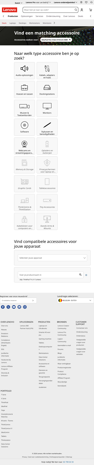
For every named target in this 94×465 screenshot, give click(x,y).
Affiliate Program (64, 378)
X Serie (3, 398)
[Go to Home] (9, 9)
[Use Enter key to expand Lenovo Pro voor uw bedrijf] (50, 2)
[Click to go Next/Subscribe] (32, 300)
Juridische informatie (5, 354)
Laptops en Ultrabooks (43, 327)
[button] (81, 2)
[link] (91, 3)
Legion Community (62, 340)
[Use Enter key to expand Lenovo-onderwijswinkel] (76, 2)
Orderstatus (80, 336)
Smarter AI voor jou (44, 333)
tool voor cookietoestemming (38, 457)
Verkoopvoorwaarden (57, 457)
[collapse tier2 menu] (54, 22)
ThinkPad (4, 402)
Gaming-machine (45, 339)
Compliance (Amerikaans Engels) (5, 342)
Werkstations (43, 353)
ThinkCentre (5, 424)
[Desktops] (27, 23)
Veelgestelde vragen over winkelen (81, 351)
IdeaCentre (5, 432)
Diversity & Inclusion (5, 374)
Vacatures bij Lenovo (6, 361)
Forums (60, 349)
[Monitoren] (52, 23)
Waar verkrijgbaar (64, 364)
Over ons (4, 326)
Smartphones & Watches (7, 415)
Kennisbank (62, 386)
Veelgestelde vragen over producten (81, 342)
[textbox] (75, 300)
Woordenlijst (62, 382)
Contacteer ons (82, 328)
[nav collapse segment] (90, 16)
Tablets (41, 343)
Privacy (24, 457)
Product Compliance (62, 372)
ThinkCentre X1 (6, 428)
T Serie (3, 395)
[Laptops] (17, 23)
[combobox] (48, 10)
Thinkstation (5, 440)
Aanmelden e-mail (64, 345)
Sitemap (69, 457)
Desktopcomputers (45, 347)
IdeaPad (4, 406)
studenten (42, 387)
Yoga (3, 410)
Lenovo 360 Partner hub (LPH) (26, 327)
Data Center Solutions (43, 358)
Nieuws (4, 329)
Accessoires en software (44, 365)
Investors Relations (4, 334)
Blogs (60, 353)
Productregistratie (64, 367)
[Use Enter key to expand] (86, 10)
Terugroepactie (44, 377)
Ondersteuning (82, 332)
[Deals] (7, 23)
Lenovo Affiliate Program (7, 367)
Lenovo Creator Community (63, 327)
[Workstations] (41, 23)
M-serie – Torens (7, 421)
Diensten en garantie (43, 371)
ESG (2, 349)
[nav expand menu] (3, 16)
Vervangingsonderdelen (45, 382)
